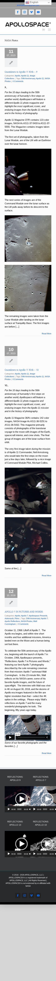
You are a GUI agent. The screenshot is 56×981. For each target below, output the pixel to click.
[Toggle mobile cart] (43, 29)
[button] (21, 799)
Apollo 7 (24, 616)
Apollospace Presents (38, 616)
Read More (46, 334)
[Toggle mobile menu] (49, 29)
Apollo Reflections (12, 621)
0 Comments (18, 81)
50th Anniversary (28, 78)
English (33, 2)
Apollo (17, 76)
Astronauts (9, 618)
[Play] (8, 809)
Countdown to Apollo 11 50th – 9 (21, 71)
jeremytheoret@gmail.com (28, 5)
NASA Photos (26, 621)
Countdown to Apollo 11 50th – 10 (22, 370)
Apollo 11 (25, 76)
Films (17, 618)
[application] (21, 799)
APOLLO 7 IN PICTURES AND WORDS (24, 611)
